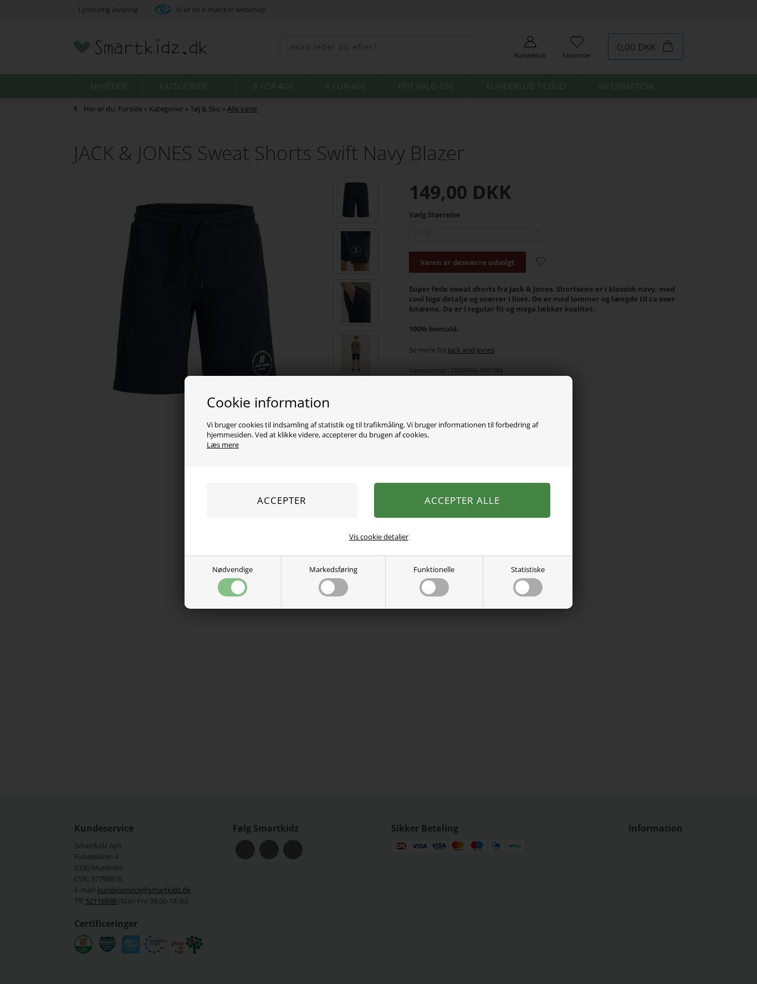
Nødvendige (232, 569)
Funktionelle (433, 569)
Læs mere (223, 445)
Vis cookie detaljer (378, 537)
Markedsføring (333, 569)
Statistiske (528, 569)
